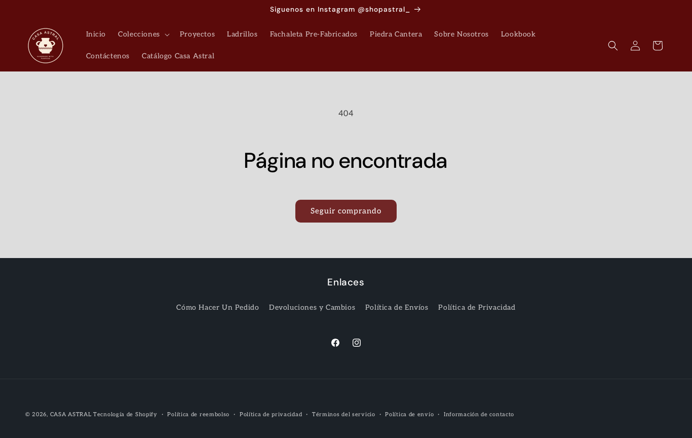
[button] (143, 34)
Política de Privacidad (476, 307)
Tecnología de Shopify (125, 414)
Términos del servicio (343, 414)
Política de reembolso (198, 414)
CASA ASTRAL (71, 414)
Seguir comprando (346, 210)
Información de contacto (479, 414)
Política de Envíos (397, 307)
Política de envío (409, 414)
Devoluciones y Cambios (312, 307)
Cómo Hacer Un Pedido (217, 307)
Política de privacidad (271, 414)
